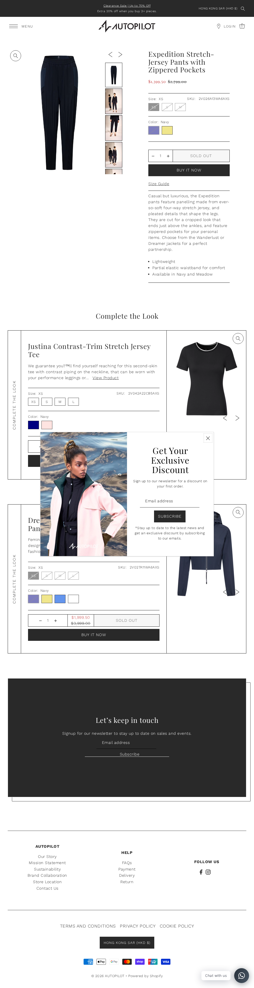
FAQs (127, 862)
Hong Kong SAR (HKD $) (218, 8)
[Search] (243, 8)
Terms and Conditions (88, 926)
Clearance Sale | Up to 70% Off (127, 5)
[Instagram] (208, 872)
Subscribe (129, 754)
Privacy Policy (138, 926)
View (106, 377)
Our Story (47, 856)
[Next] (120, 54)
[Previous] (110, 54)
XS (154, 107)
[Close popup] (208, 438)
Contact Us (47, 888)
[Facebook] (201, 872)
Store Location (47, 881)
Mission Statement (47, 862)
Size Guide (158, 183)
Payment (127, 869)
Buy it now (189, 170)
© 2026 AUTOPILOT (108, 976)
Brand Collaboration (47, 875)
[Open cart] (218, 26)
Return (126, 881)
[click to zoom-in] (15, 55)
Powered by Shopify (145, 976)
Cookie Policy (177, 926)
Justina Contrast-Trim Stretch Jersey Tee (89, 350)
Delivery (127, 875)
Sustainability (47, 869)
